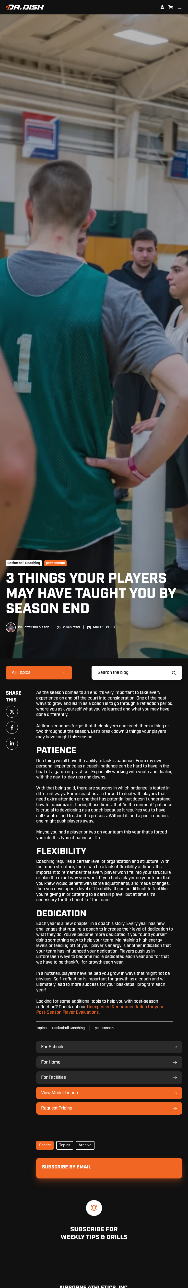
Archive (85, 1145)
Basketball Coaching (23, 563)
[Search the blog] (173, 672)
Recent (45, 1145)
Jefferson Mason (36, 627)
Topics (64, 1145)
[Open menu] (179, 7)
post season (55, 563)
